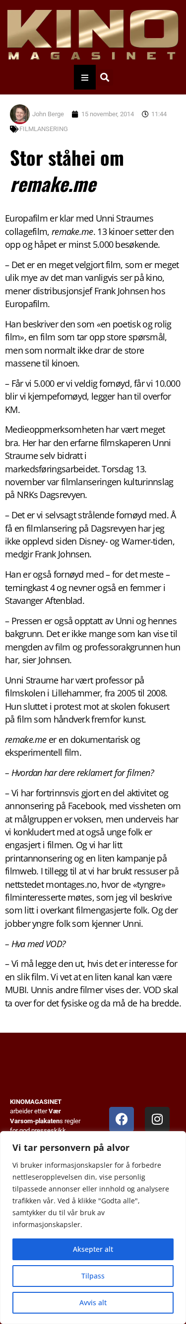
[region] (93, 1227)
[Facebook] (121, 1119)
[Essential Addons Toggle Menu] (85, 77)
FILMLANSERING (43, 129)
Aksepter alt (93, 1249)
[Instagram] (157, 1119)
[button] (105, 77)
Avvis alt (93, 1302)
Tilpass (93, 1275)
